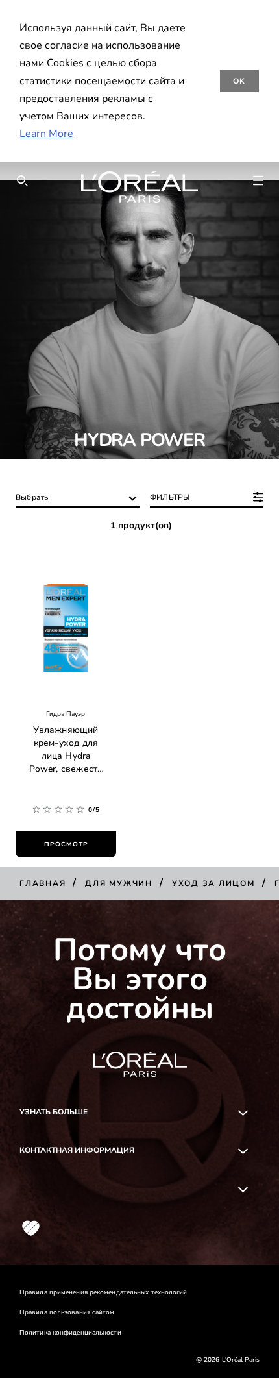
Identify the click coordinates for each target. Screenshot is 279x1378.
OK (240, 81)
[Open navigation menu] (258, 180)
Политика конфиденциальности (70, 1332)
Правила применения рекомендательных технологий (103, 1292)
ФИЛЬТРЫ (169, 497)
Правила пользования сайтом (67, 1312)
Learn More (46, 134)
